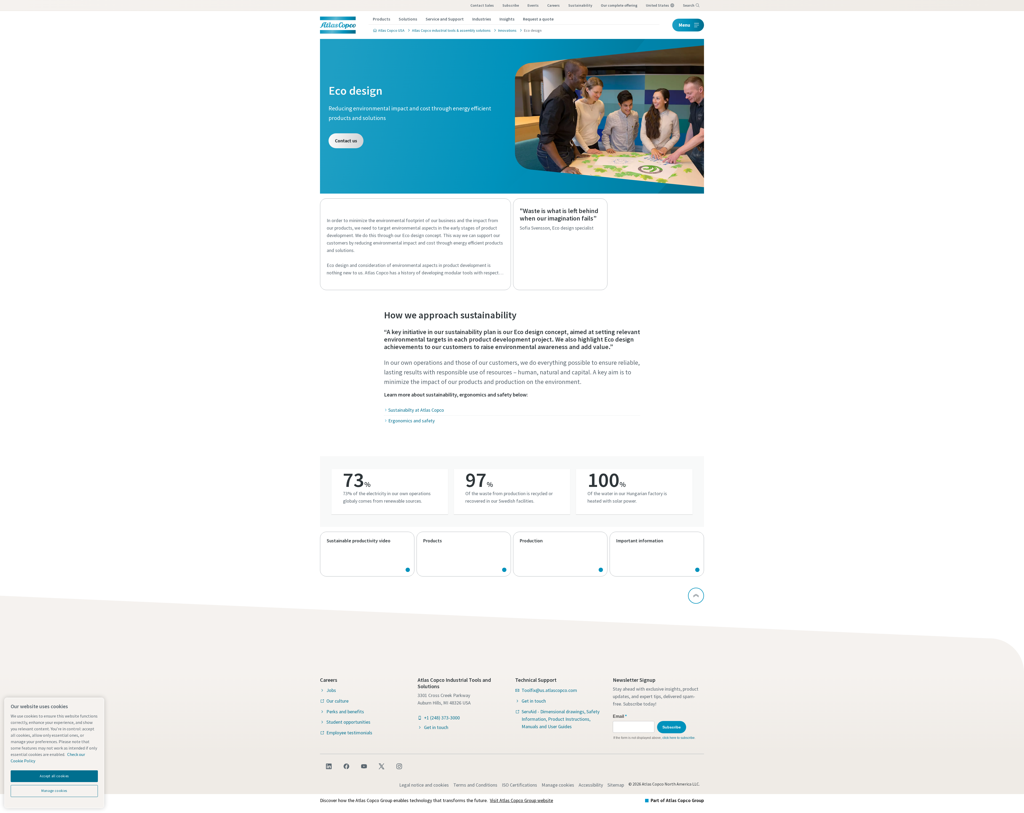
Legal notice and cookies (424, 785)
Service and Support (445, 19)
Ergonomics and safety (411, 421)
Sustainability (580, 5)
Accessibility (591, 785)
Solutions (408, 19)
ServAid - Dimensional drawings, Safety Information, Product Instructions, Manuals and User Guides (560, 719)
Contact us (346, 141)
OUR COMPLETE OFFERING (619, 5)
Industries (481, 19)
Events (533, 5)
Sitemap (615, 785)
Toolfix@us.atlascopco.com (549, 690)
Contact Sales (482, 5)
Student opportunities (348, 722)
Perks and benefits (345, 711)
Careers (553, 5)
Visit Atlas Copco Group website (521, 800)
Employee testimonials (349, 733)
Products (381, 19)
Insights (506, 19)
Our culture (337, 701)
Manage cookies (558, 785)
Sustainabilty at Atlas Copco (416, 410)
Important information (657, 554)
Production (560, 554)
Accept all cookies (54, 776)
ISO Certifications (519, 785)
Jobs (331, 690)
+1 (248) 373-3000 (442, 718)
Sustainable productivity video (367, 554)
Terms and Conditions (475, 785)
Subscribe (510, 5)
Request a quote (538, 19)
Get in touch (436, 727)
